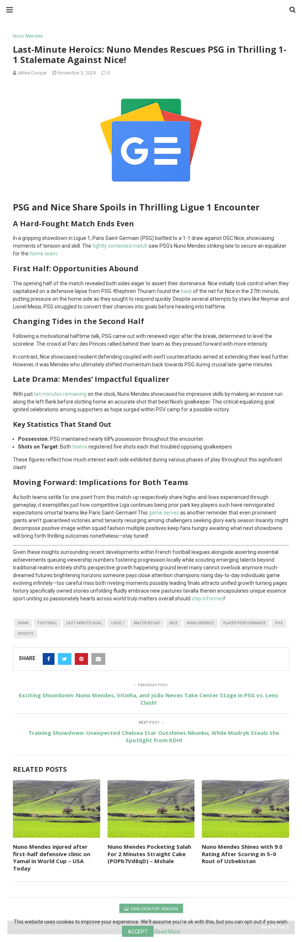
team (51, 254)
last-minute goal (84, 623)
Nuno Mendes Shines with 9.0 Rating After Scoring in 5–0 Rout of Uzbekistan (242, 854)
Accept (138, 932)
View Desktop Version (153, 909)
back (186, 291)
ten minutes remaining (60, 394)
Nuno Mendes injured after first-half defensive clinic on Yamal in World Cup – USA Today (51, 857)
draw (23, 623)
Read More (167, 932)
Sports (26, 634)
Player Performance (244, 623)
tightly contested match (120, 246)
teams (79, 447)
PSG (279, 623)
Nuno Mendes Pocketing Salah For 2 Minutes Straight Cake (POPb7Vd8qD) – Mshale (149, 854)
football (47, 623)
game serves (164, 513)
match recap (147, 623)
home (37, 254)
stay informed (208, 598)
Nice (173, 623)
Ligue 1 (117, 623)
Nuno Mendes (28, 36)
